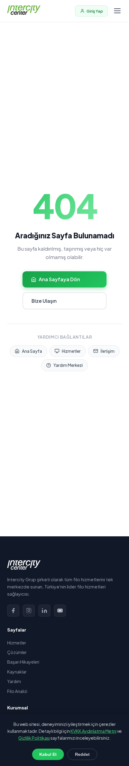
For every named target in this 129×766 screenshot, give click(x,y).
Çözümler (17, 652)
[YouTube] (60, 611)
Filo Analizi (17, 691)
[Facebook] (13, 611)
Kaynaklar (17, 671)
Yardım (14, 681)
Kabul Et (48, 754)
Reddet (82, 754)
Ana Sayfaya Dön (59, 279)
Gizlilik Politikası (34, 738)
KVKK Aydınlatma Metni (93, 731)
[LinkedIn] (44, 611)
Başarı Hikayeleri (23, 661)
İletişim (107, 351)
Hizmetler (71, 351)
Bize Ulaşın (44, 301)
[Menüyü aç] (117, 10)
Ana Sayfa (32, 351)
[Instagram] (29, 611)
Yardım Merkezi (68, 365)
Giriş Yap (94, 10)
